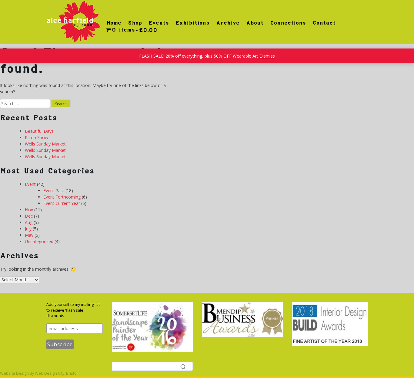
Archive (227, 23)
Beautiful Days (39, 131)
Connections (288, 23)
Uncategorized (39, 241)
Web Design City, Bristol (56, 373)
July (28, 229)
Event (30, 184)
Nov (29, 209)
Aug (28, 222)
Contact (324, 23)
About (254, 23)
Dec (29, 216)
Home (113, 23)
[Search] (183, 366)
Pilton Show (36, 137)
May (29, 235)
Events (159, 23)
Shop (135, 23)
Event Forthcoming (62, 197)
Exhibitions (192, 23)
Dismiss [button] (267, 56)
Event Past (53, 190)
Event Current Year (61, 203)
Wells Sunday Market (45, 144)
